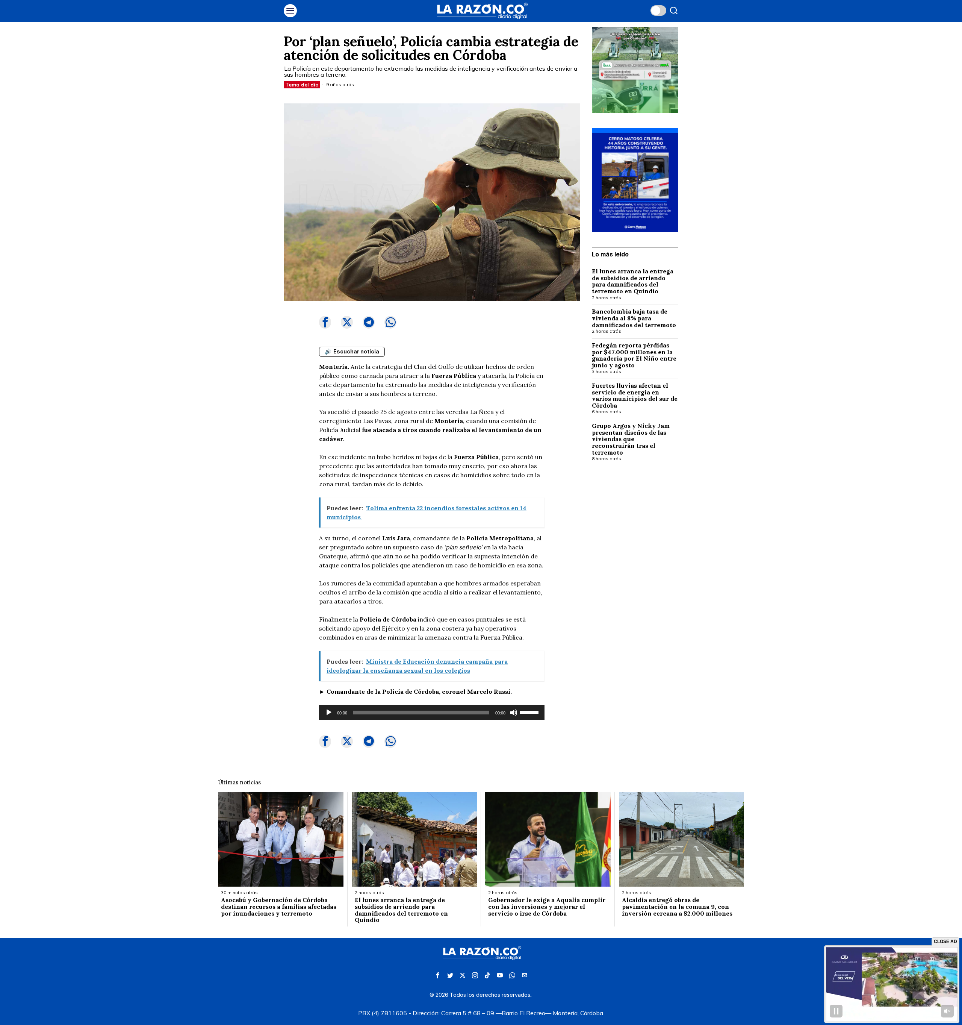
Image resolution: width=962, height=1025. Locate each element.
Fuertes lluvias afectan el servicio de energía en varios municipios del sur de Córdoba (635, 395)
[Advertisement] (635, 590)
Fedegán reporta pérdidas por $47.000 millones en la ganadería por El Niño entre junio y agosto (634, 355)
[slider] (530, 712)
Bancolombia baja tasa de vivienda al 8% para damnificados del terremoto (634, 318)
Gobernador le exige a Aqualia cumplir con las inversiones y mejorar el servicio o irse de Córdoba (546, 907)
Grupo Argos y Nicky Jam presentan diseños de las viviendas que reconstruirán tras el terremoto (631, 439)
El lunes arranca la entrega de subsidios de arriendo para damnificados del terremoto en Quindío (632, 281)
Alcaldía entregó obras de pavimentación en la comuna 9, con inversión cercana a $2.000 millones (677, 907)
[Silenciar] (513, 712)
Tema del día (302, 84)
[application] (432, 712)
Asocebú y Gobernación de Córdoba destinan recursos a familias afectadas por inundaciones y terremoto (278, 907)
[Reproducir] (329, 712)
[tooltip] (325, 322)
